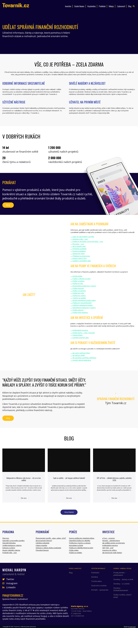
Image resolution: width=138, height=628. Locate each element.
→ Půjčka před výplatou (79, 312)
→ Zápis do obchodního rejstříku (82, 237)
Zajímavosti (121, 6)
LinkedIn (11, 587)
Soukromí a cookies (99, 585)
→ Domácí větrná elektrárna (80, 360)
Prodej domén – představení (119, 573)
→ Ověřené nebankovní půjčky (81, 305)
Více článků (69, 512)
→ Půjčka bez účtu (77, 293)
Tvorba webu (96, 581)
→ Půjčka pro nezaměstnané (81, 303)
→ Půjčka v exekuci (77, 281)
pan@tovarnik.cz (12, 595)
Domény (94, 577)
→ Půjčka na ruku (76, 283)
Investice (68, 6)
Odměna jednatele (42, 543)
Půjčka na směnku (75, 553)
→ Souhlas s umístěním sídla (80, 261)
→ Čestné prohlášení (78, 251)
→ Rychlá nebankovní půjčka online (83, 300)
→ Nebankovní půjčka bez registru (83, 308)
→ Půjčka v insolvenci (78, 291)
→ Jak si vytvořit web (78, 246)
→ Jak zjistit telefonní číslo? (80, 353)
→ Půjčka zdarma (76, 310)
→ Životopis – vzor (77, 244)
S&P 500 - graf (107, 548)
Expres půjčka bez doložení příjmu (81, 538)
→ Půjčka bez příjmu (78, 295)
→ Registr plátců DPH (78, 258)
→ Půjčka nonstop (77, 288)
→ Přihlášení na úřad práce (80, 256)
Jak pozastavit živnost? (44, 540)
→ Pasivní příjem (76, 335)
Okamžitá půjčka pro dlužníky (79, 540)
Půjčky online (73, 550)
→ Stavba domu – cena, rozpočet (82, 333)
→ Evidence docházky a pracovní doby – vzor (86, 241)
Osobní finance (79, 6)
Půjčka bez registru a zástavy (80, 543)
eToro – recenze (108, 538)
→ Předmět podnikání (78, 249)
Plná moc (5, 538)
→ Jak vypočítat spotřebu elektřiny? (83, 358)
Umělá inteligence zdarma (11, 545)
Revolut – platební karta (111, 540)
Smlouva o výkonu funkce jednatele (48, 548)
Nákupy (111, 6)
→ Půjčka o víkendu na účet (80, 279)
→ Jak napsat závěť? (77, 355)
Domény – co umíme (121, 584)
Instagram (11, 583)
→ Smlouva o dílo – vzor (79, 239)
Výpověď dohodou (9, 543)
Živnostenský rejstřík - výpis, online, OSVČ (51, 538)
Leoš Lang (132, 627)
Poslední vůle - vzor (9, 553)
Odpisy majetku (41, 545)
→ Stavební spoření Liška (79, 337)
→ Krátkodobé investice (79, 330)
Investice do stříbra (109, 550)
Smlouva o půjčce (8, 548)
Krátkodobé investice (110, 545)
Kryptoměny (91, 6)
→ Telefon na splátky (78, 298)
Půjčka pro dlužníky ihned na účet (81, 548)
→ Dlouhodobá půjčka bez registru (83, 286)
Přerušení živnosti (42, 550)
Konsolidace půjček (76, 545)
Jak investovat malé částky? (112, 553)
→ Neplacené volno (77, 253)
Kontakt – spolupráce (99, 590)
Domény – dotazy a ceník (123, 579)
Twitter (10, 579)
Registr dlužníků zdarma (11, 550)
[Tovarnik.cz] (15, 5)
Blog (129, 6)
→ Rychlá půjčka (76, 276)
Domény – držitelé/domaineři (120, 589)
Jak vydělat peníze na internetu (113, 543)
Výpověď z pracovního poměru (13, 540)
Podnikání (102, 6)
